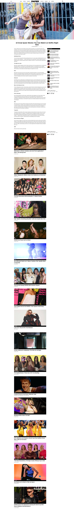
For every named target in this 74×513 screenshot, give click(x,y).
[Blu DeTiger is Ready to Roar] (48, 81)
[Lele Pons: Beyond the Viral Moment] (30, 318)
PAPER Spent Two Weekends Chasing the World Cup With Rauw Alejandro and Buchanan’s (29, 505)
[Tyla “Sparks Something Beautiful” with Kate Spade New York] (30, 209)
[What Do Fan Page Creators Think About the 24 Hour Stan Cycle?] (48, 72)
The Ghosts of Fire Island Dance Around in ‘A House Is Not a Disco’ (55, 67)
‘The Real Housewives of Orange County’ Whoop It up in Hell (29, 460)
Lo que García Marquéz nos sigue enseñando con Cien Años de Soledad (54, 51)
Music (21, 1)
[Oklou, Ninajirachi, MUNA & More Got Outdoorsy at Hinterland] (30, 165)
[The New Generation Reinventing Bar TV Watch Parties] (30, 186)
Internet (46, 1)
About (48, 91)
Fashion (24, 1)
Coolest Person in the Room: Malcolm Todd (25, 394)
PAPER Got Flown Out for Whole (22, 240)
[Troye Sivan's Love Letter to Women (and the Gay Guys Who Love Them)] (48, 58)
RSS (52, 91)
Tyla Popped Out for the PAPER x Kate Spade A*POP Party (29, 306)
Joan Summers (17, 374)
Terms (56, 91)
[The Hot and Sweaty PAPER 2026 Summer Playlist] (30, 275)
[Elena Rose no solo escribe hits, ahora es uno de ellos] (48, 55)
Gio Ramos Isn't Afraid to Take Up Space (24, 482)
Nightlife (42, 1)
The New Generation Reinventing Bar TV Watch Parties (28, 196)
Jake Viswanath (35, 46)
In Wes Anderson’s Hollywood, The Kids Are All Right (27, 350)
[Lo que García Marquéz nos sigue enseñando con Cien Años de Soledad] (48, 51)
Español (52, 1)
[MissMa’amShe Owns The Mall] (30, 405)
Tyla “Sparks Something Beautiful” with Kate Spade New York (29, 218)
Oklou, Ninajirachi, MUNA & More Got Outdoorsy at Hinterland (29, 175)
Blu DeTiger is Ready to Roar (54, 80)
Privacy (54, 91)
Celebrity (28, 1)
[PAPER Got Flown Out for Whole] (30, 230)
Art (49, 1)
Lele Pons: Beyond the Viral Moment (23, 327)
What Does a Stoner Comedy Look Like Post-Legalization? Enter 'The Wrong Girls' (29, 151)
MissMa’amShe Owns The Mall (22, 415)
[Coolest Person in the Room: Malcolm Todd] (30, 384)
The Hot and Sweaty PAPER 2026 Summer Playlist (26, 285)
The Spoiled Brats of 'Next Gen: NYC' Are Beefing (26, 372)
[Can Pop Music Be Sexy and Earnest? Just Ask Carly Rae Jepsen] (48, 87)
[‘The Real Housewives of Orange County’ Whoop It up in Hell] (30, 451)
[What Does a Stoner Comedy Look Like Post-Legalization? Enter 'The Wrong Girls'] (30, 141)
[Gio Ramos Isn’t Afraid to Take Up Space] (30, 472)
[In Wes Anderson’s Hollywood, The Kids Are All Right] (30, 340)
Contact (50, 91)
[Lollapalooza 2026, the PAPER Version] (48, 84)
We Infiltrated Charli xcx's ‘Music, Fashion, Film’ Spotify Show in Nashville (30, 262)
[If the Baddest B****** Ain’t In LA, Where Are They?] (48, 61)
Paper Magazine (17, 507)
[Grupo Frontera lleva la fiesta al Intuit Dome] (48, 75)
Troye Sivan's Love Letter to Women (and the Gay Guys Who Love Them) (55, 58)
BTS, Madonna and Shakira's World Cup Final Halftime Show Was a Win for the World (29, 438)
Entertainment (17, 149)
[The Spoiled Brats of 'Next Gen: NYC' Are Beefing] (30, 363)
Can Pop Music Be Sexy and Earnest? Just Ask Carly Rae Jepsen (54, 87)
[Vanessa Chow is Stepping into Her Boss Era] (48, 64)
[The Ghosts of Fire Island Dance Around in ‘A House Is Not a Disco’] (48, 67)
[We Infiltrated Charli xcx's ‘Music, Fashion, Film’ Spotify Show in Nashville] (30, 251)
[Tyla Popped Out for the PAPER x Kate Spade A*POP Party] (30, 297)
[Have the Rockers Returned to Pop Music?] (48, 78)
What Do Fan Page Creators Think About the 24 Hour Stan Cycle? (54, 72)
